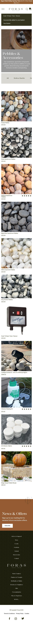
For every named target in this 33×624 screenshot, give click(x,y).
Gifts (16, 588)
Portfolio (16, 547)
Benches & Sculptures (16, 584)
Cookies (27, 613)
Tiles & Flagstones (16, 595)
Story (16, 540)
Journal (16, 551)
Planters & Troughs (16, 577)
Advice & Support (16, 536)
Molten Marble (19, 78)
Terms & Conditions (9, 613)
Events (16, 543)
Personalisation (16, 592)
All (8, 78)
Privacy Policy (19, 613)
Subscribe (7, 525)
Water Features (16, 573)
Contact (16, 558)
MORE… (16, 599)
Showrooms (16, 555)
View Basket (6, 23)
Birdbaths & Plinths (16, 581)
